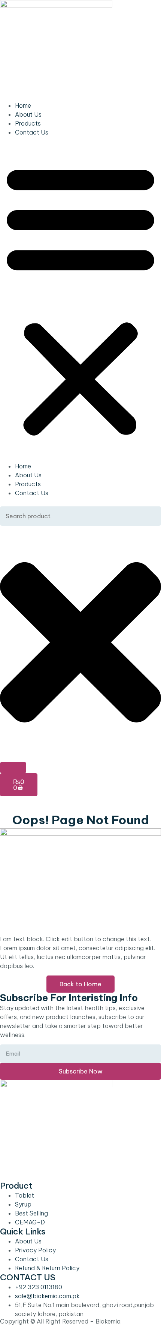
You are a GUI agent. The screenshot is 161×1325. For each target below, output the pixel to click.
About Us (28, 114)
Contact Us (31, 132)
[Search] (13, 767)
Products (28, 123)
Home (23, 105)
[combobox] (80, 516)
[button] (80, 299)
